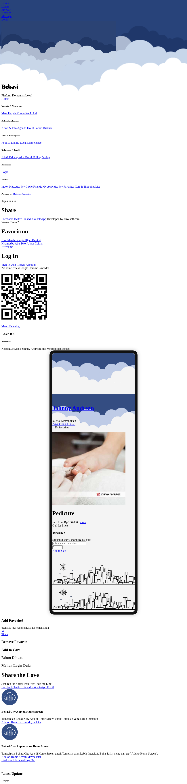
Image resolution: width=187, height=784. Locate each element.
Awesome (7, 246)
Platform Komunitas (22, 194)
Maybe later (34, 722)
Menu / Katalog (10, 326)
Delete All (7, 780)
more (83, 522)
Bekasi (5, 3)
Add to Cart (59, 550)
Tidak (4, 634)
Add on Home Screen (14, 722)
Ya (3, 630)
